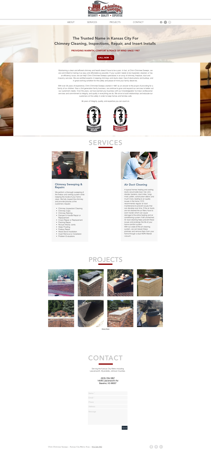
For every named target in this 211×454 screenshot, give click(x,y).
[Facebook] (161, 22)
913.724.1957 (97, 447)
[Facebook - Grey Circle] (151, 447)
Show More (105, 329)
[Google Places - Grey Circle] (169, 22)
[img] (61, 282)
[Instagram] (165, 22)
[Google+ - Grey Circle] (161, 447)
